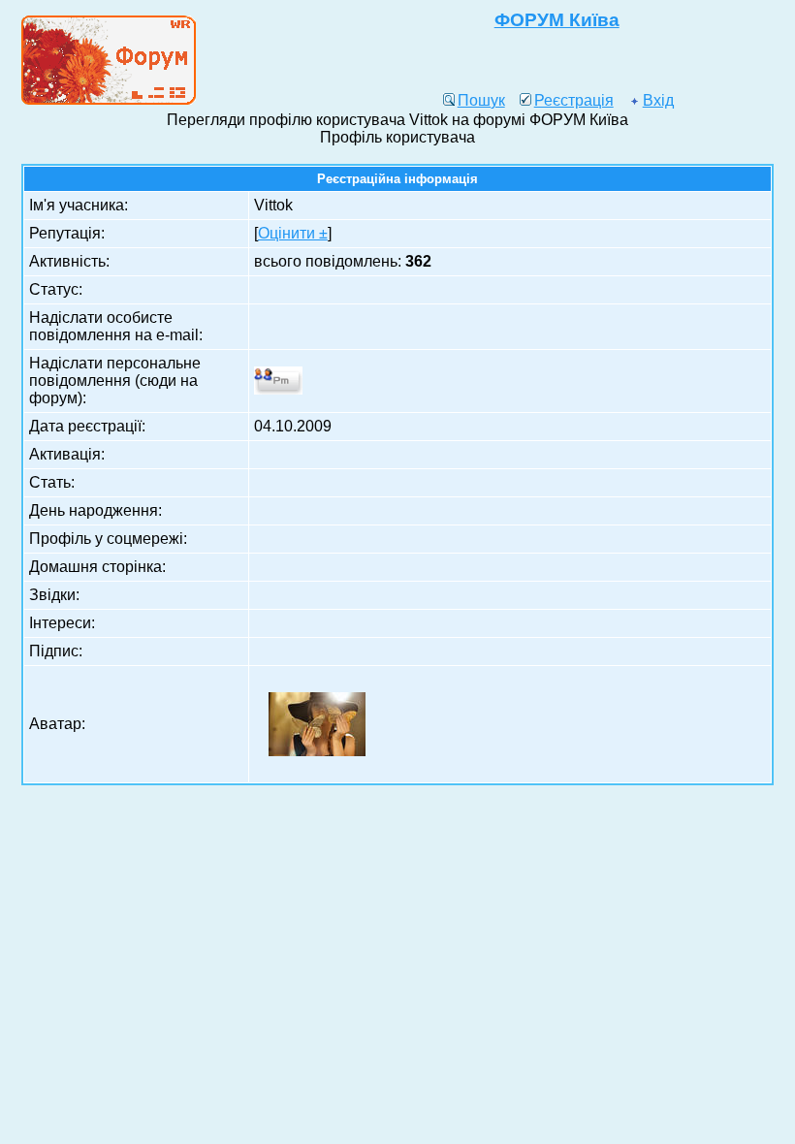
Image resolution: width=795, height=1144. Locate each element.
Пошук (481, 100)
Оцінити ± (293, 233)
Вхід (658, 100)
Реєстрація (574, 100)
